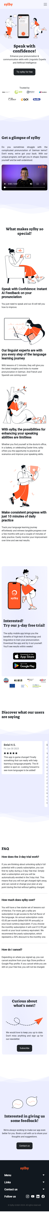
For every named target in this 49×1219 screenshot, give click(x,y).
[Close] (41, 550)
